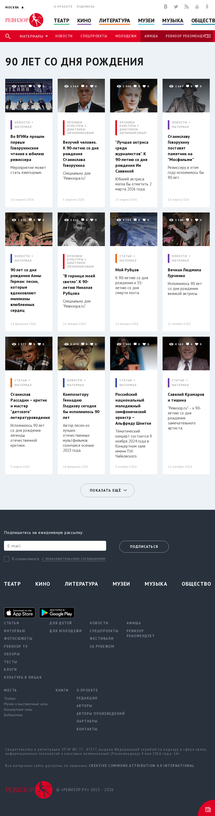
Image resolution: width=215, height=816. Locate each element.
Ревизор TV (16, 646)
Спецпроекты (93, 36)
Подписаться (144, 546)
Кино (84, 20)
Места (10, 690)
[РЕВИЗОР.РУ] (24, 20)
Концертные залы (18, 709)
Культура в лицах (23, 677)
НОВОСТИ (22, 122)
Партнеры (87, 721)
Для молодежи (66, 631)
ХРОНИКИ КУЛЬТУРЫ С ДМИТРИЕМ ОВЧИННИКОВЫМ (80, 128)
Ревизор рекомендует (187, 36)
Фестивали (102, 638)
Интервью (14, 631)
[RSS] (187, 6)
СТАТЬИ (126, 256)
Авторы (85, 706)
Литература (114, 20)
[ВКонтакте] (165, 6)
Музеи (146, 20)
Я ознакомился (25, 558)
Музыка (172, 20)
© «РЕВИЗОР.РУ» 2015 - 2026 (85, 789)
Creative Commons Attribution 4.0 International (142, 765)
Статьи (11, 623)
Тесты (11, 662)
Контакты (87, 729)
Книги (62, 690)
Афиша (151, 36)
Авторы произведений (101, 713)
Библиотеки (13, 715)
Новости (64, 36)
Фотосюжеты (18, 638)
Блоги (10, 669)
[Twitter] (176, 6)
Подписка (86, 6)
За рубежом (102, 646)
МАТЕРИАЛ (23, 127)
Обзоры (12, 654)
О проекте (63, 6)
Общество (196, 583)
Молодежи (126, 36)
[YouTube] (197, 6)
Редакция (87, 698)
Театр (61, 20)
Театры (9, 698)
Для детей (61, 623)
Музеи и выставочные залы (26, 703)
